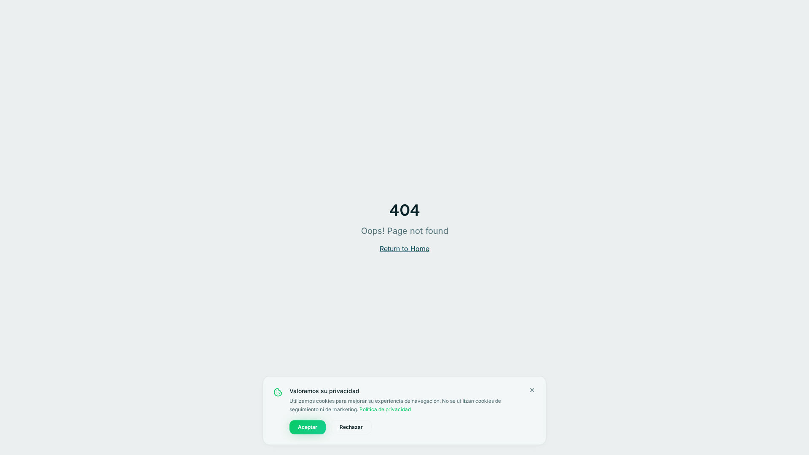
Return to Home (404, 248)
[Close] (532, 390)
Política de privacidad (385, 409)
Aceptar (307, 427)
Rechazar (351, 427)
